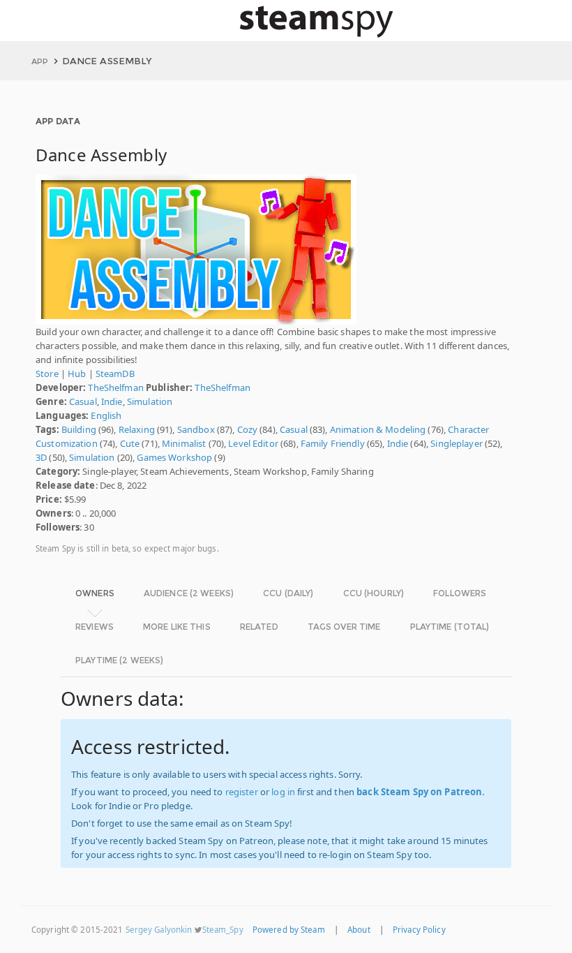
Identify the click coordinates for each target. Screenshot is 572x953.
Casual (83, 401)
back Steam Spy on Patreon (419, 791)
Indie (112, 401)
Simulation (149, 401)
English (106, 415)
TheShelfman (115, 387)
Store (47, 373)
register (241, 791)
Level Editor (253, 443)
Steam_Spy (222, 929)
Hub (77, 373)
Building (78, 429)
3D (41, 457)
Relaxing (137, 429)
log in (283, 791)
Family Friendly (333, 443)
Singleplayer (456, 443)
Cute (130, 443)
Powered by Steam (289, 929)
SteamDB (115, 373)
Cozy (247, 429)
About (358, 929)
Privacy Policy (419, 929)
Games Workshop (174, 457)
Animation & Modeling (378, 429)
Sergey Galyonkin (159, 929)
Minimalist (184, 443)
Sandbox (196, 429)
